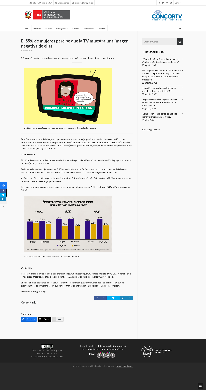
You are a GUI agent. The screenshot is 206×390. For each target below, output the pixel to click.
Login (177, 3)
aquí (45, 291)
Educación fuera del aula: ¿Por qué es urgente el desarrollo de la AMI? (159, 89)
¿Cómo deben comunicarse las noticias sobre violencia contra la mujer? (159, 115)
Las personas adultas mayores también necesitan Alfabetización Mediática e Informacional (159, 102)
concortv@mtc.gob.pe (84, 3)
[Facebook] (3, 185)
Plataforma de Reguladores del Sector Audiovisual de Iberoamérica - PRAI (104, 350)
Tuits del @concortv (151, 129)
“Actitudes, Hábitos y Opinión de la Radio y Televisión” (96, 142)
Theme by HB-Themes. (124, 366)
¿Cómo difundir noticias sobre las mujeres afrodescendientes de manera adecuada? (161, 60)
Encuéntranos (63, 3)
